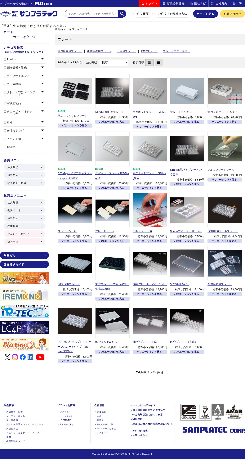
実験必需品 (13, 103)
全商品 (59, 29)
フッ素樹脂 (13, 84)
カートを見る (205, 13)
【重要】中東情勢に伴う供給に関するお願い (33, 26)
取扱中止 (12, 147)
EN (240, 3)
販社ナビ (200, 3)
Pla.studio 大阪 (104, 424)
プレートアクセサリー (176, 51)
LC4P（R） (65, 412)
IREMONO (65, 420)
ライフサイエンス (77, 29)
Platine (11, 59)
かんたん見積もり (18, 233)
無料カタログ (15, 130)
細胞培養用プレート (99, 51)
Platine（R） (66, 424)
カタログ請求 (140, 430)
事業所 (99, 420)
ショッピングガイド (143, 405)
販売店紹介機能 (17, 183)
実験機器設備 (13, 412)
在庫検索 (12, 226)
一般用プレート (126, 51)
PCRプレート (149, 51)
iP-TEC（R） (66, 416)
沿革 (97, 416)
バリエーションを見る (74, 125)
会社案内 (221, 3)
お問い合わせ (232, 13)
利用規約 (137, 419)
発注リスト (14, 210)
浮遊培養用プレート (70, 51)
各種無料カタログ (14, 441)
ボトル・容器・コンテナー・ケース (20, 94)
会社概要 (100, 412)
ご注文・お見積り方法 (172, 13)
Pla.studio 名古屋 (105, 428)
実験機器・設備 (16, 67)
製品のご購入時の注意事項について (152, 423)
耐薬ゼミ (10, 255)
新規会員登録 (176, 3)
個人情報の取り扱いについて (149, 410)
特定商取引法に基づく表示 (147, 414)
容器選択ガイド (14, 264)
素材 (9, 122)
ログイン (151, 3)
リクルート (101, 433)
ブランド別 (13, 138)
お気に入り (14, 175)
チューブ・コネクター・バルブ (18, 113)
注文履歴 (143, 13)
